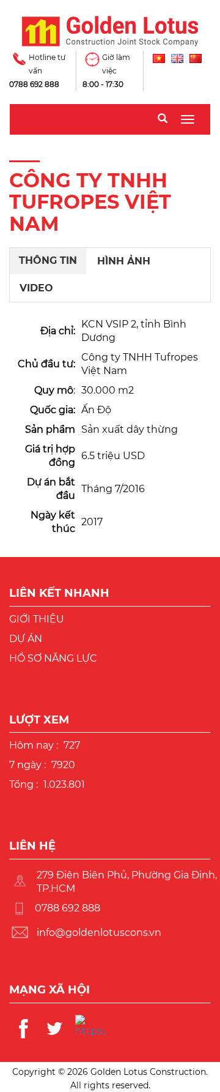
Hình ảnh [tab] (123, 261)
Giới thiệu (36, 619)
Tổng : (23, 784)
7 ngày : (27, 765)
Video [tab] (36, 288)
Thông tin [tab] (48, 260)
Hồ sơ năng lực (53, 658)
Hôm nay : (33, 745)
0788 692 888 (34, 84)
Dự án (25, 639)
